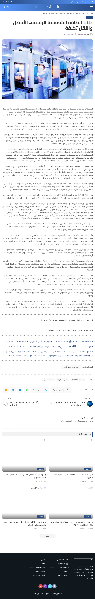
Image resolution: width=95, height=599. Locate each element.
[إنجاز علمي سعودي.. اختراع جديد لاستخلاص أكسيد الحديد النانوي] (24, 455)
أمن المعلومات (61, 341)
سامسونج (31, 351)
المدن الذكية (27, 347)
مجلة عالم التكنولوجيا (83, 34)
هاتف (34, 355)
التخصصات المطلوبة (13, 341)
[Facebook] (11, 2)
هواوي (29, 355)
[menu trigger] (90, 7)
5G (73, 341)
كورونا (60, 355)
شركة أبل (15, 351)
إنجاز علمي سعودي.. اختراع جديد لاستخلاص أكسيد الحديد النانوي (25, 476)
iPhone (90, 341)
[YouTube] (3, 2)
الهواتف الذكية (79, 352)
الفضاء (33, 346)
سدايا (24, 351)
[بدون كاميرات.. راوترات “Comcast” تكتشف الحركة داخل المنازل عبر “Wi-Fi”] (71, 503)
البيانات (23, 341)
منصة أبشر (43, 355)
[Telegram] (13, 390)
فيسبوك (65, 355)
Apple (76, 341)
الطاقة (38, 346)
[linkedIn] (20, 390)
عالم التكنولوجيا (86, 355)
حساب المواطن (59, 351)
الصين (42, 346)
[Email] (6, 390)
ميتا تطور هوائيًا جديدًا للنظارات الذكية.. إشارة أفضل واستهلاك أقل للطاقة (24, 523)
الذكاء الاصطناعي (72, 346)
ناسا (38, 355)
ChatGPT (81, 341)
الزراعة (58, 346)
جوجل (69, 351)
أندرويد (55, 341)
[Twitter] (9, 2)
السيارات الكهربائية (50, 346)
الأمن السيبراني (36, 341)
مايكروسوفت (52, 355)
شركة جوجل (9, 352)
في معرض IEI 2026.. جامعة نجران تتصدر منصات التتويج (73, 476)
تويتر (74, 352)
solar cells (76, 380)
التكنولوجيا (89, 346)
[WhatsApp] (27, 390)
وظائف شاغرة (14, 355)
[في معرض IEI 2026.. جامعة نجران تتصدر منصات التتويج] (71, 455)
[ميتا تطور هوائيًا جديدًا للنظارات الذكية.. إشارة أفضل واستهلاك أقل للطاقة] (24, 503)
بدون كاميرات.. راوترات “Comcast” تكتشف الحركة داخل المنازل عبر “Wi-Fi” (72, 523)
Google (86, 341)
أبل (70, 341)
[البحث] (3, 7)
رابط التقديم (51, 352)
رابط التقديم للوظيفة (42, 352)
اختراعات (89, 17)
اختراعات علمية (62, 380)
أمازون (67, 341)
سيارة (20, 351)
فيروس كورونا (74, 355)
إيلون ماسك (47, 341)
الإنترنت (27, 341)
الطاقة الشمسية (47, 380)
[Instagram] (6, 2)
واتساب (24, 355)
